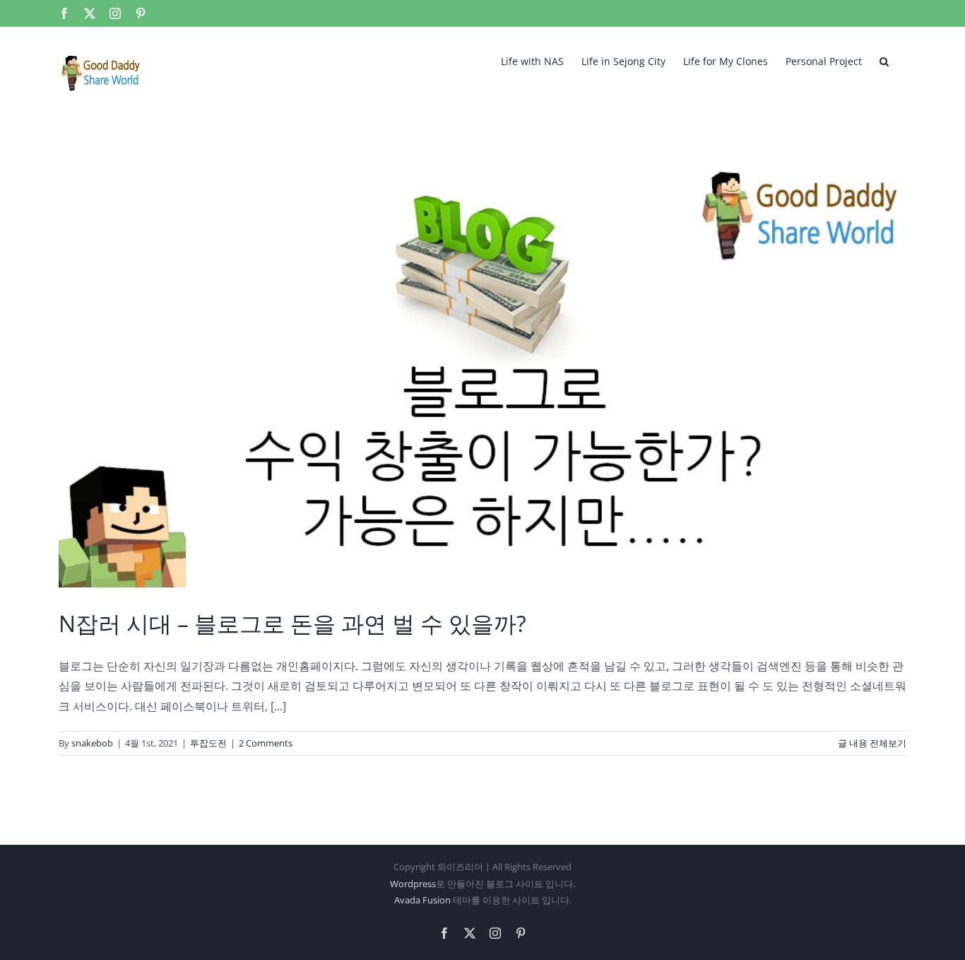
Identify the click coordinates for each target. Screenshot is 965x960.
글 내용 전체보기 (872, 743)
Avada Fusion (422, 900)
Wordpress (413, 883)
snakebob (92, 743)
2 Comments (265, 743)
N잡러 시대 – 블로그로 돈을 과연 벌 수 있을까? (292, 623)
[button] (884, 60)
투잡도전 (208, 743)
